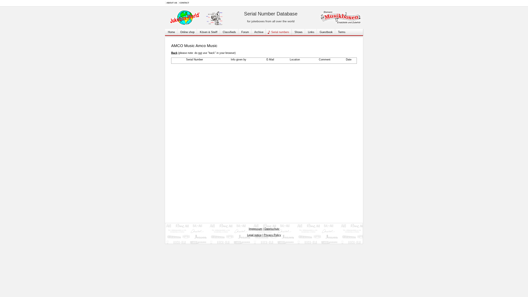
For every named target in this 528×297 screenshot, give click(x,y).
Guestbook (326, 32)
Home (171, 32)
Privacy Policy (272, 235)
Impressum (255, 228)
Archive (258, 32)
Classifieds (229, 32)
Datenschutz (271, 228)
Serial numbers (280, 32)
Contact (184, 3)
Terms (341, 32)
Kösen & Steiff (208, 32)
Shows (299, 32)
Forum (245, 32)
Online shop (187, 32)
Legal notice (254, 235)
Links (311, 32)
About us (171, 3)
